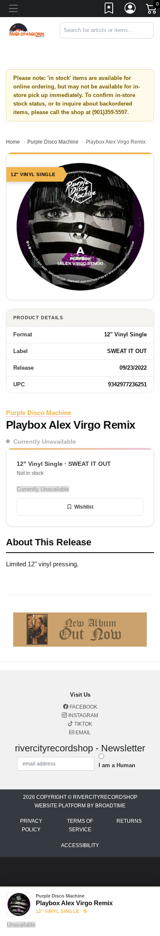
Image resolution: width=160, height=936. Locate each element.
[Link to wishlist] (109, 9)
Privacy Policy (31, 825)
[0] (152, 10)
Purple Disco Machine (53, 142)
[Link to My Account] (131, 9)
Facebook (82, 707)
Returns (129, 821)
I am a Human (117, 765)
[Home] (26, 29)
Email (82, 733)
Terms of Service (80, 825)
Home (13, 142)
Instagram (82, 715)
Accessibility (80, 845)
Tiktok (82, 724)
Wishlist (83, 507)
